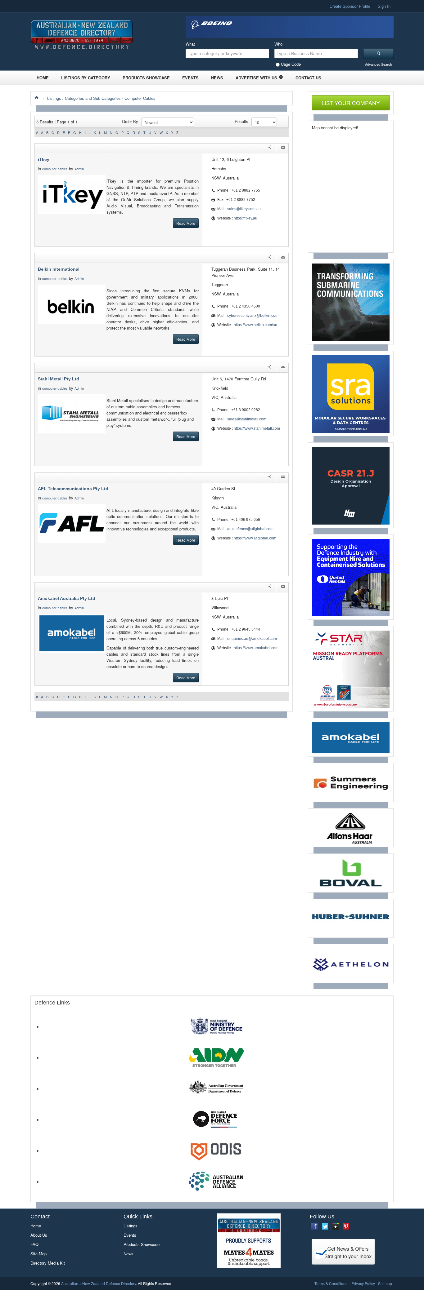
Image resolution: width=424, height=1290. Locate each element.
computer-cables (55, 168)
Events (190, 78)
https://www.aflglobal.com (255, 538)
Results (241, 121)
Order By (130, 121)
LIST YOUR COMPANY (351, 103)
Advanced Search (378, 64)
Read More (185, 223)
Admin (79, 168)
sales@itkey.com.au (244, 209)
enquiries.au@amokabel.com (252, 638)
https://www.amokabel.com (256, 648)
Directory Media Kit (47, 1263)
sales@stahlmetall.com (246, 419)
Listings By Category (85, 78)
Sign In (384, 6)
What (190, 44)
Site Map (38, 1254)
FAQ (34, 1244)
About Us (38, 1235)
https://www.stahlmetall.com (257, 428)
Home (43, 78)
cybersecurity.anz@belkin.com (252, 315)
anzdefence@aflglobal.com (250, 529)
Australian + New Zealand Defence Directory (98, 1283)
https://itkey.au (245, 218)
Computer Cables (140, 98)
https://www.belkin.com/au (255, 325)
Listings (54, 98)
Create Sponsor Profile (350, 6)
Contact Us (308, 78)
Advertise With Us (256, 78)
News (217, 78)
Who (278, 44)
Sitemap (385, 1283)
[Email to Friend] (283, 148)
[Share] (269, 148)
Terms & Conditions (330, 1283)
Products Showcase (146, 78)
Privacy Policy (363, 1283)
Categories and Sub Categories (93, 98)
